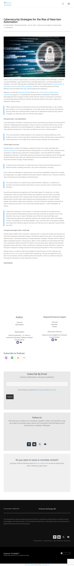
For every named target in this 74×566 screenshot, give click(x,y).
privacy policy (42, 390)
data (56, 125)
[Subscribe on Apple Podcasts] (6, 358)
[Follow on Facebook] (29, 444)
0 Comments (9, 27)
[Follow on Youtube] (45, 444)
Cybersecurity (41, 25)
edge (25, 89)
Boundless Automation (25, 86)
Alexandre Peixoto (20, 25)
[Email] (17, 342)
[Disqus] (37, 289)
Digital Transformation (54, 25)
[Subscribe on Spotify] (12, 358)
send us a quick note (40, 463)
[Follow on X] (40, 444)
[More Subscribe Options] (24, 358)
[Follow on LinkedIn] (34, 444)
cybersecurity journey (11, 150)
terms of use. (52, 390)
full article (16, 253)
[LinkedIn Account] (20, 342)
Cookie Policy (48, 541)
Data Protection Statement (61, 541)
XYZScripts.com (45, 564)
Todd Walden (10, 25)
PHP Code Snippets (29, 564)
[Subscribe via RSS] (18, 358)
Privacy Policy (37, 541)
